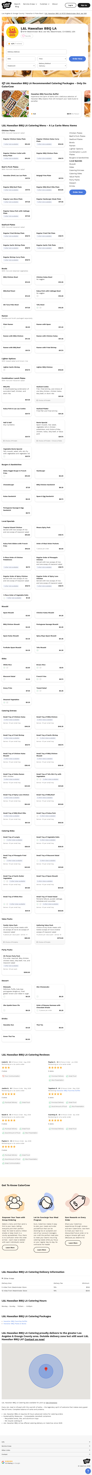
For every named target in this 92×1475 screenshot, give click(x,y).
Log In (70, 5)
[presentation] (36, 51)
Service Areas (30, 4)
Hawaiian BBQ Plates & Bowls (14, 1323)
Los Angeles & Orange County (13, 13)
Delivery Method (45, 63)
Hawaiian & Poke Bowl (34, 13)
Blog (17, 6)
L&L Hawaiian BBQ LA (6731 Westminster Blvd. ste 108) (66, 13)
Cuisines (45, 4)
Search (17, 4)
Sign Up (84, 5)
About (55, 4)
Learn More (10, 1247)
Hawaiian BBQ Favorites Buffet (68, 1090)
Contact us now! (35, 1339)
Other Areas (9, 1278)
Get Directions (51, 1403)
